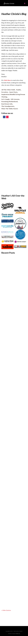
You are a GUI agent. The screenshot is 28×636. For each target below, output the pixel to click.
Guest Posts (13, 92)
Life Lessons (15, 99)
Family (18, 90)
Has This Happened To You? (12, 431)
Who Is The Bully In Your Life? (13, 580)
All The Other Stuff (8, 90)
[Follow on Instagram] (7, 117)
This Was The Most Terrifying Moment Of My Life (13, 469)
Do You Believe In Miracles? (12, 276)
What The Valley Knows (9, 109)
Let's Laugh (5, 99)
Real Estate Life (6, 104)
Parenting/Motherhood (9, 101)
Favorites (4, 92)
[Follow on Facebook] (4, 117)
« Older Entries (6, 610)
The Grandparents (7, 106)
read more (6, 297)
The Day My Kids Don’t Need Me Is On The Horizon (13, 397)
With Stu (18, 633)
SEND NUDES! (8, 545)
